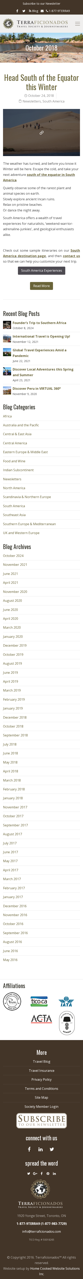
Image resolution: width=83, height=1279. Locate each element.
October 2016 (13, 924)
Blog (34, 11)
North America (14, 488)
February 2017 (14, 888)
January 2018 (13, 798)
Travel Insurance (41, 1070)
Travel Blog (41, 1061)
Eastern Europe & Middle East (25, 452)
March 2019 (12, 690)
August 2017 (12, 834)
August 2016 (12, 942)
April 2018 (10, 771)
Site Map (41, 1097)
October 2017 (13, 816)
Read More (41, 286)
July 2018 (10, 744)
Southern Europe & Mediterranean (29, 524)
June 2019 (10, 672)
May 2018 (10, 762)
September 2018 (15, 735)
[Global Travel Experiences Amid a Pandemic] (7, 352)
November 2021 (15, 564)
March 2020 (12, 627)
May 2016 (10, 960)
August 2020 (12, 600)
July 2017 (10, 843)
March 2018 (12, 780)
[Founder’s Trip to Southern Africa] (7, 324)
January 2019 (13, 708)
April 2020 (10, 618)
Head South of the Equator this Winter (41, 82)
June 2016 (10, 951)
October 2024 (13, 555)
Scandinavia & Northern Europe (27, 497)
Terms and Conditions (41, 1088)
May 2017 (10, 861)
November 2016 (15, 915)
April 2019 (10, 681)
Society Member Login (41, 1106)
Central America (15, 443)
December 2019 (15, 645)
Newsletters (32, 101)
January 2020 (13, 636)
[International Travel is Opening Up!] (7, 338)
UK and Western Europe (21, 533)
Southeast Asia (14, 515)
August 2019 (12, 663)
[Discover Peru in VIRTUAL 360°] (7, 390)
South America (53, 101)
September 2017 (15, 825)
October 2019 (13, 654)
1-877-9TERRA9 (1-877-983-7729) (42, 1223)
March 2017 (12, 879)
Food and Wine (14, 461)
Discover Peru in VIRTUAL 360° (37, 388)
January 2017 (13, 897)
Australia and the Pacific (21, 425)
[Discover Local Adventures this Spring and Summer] (7, 371)
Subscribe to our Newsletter (41, 3)
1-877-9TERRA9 (59, 11)
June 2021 (10, 573)
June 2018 (10, 753)
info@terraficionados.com (41, 1231)
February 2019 (14, 699)
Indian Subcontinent (18, 470)
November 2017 (15, 807)
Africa (7, 416)
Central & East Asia (17, 434)
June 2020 (10, 609)
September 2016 (15, 933)
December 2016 (15, 906)
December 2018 (15, 717)
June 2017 (10, 852)
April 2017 (10, 870)
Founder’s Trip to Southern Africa (39, 323)
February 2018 (14, 789)
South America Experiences (41, 270)
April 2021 (10, 582)
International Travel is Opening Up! (41, 336)
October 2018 (13, 726)
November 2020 (15, 591)
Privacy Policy (41, 1079)
